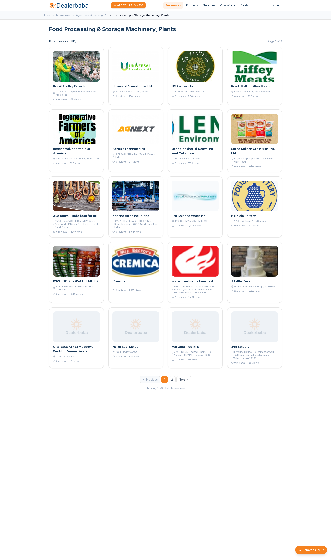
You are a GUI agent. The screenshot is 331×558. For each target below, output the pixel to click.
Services (209, 5)
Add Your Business (130, 5)
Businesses (173, 5)
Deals (244, 5)
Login (275, 5)
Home (46, 15)
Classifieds (228, 5)
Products (192, 5)
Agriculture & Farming (89, 15)
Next (182, 379)
